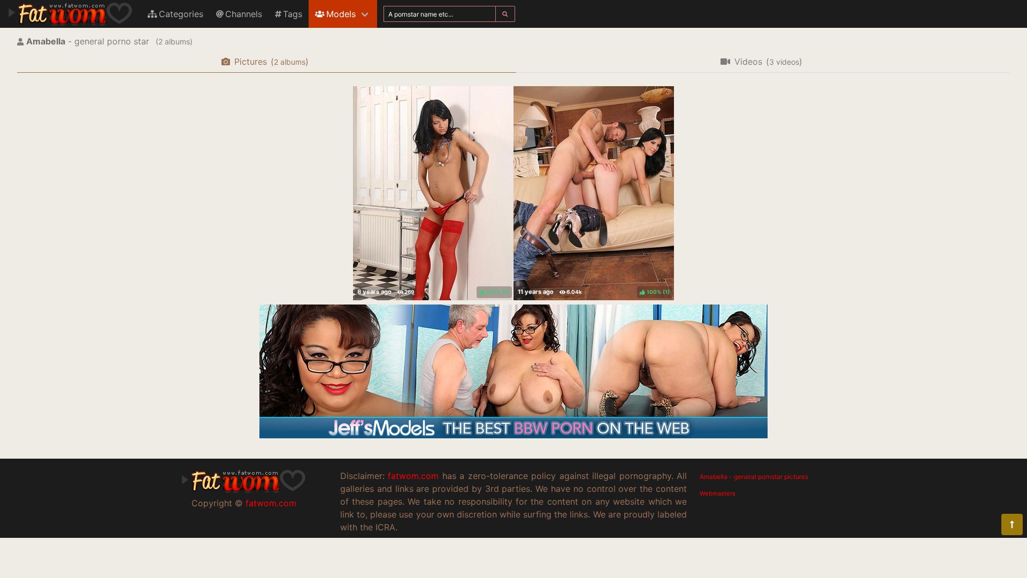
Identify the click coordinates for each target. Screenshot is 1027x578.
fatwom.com (271, 503)
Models (341, 14)
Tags (292, 14)
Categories (181, 14)
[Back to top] (1012, 524)
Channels (243, 14)
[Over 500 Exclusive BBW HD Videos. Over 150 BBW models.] (513, 435)
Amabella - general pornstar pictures (754, 477)
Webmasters (717, 493)
